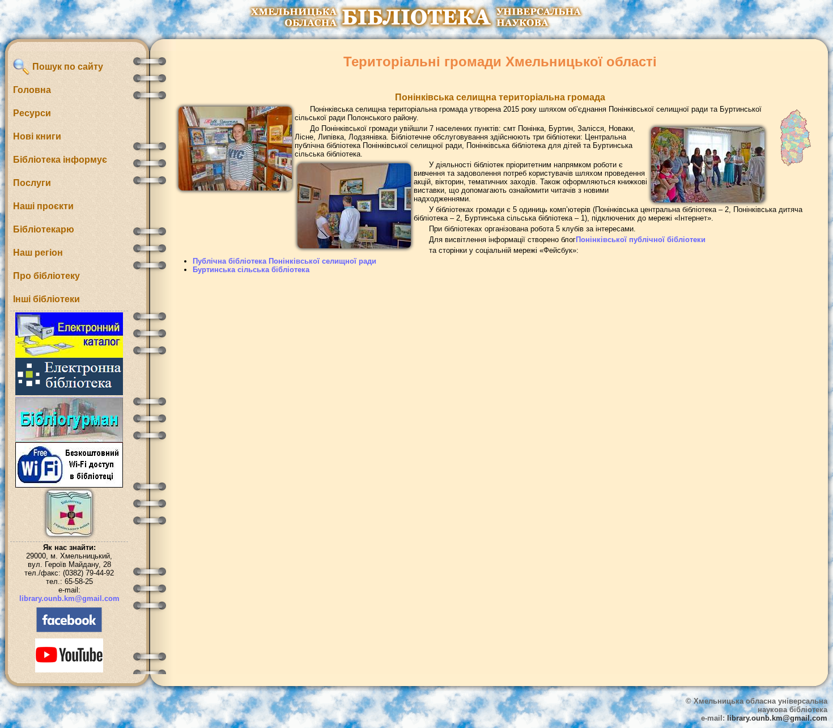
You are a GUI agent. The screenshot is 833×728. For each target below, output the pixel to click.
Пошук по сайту (66, 66)
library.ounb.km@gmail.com (69, 598)
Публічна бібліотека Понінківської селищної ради (284, 261)
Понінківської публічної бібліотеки (641, 239)
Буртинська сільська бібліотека (251, 269)
